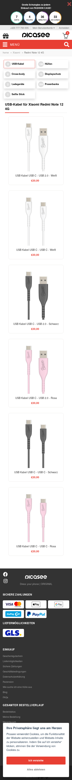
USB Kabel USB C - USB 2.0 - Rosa (36, 398)
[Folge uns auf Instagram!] (5, 580)
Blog (5, 692)
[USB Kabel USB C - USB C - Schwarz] (35, 440)
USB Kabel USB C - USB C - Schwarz (36, 472)
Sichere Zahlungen (12, 666)
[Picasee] (36, 34)
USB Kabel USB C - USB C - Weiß (36, 250)
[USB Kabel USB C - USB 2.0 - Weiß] (35, 144)
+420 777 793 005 (19, 27)
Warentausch (9, 721)
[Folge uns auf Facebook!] (5, 574)
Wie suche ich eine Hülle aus (17, 686)
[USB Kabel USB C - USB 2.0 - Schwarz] (35, 292)
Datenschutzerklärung (14, 676)
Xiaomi (16, 52)
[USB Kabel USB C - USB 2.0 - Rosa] (35, 366)
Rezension (8, 681)
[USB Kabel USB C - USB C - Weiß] (35, 218)
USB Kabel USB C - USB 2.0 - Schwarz (36, 324)
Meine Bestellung (11, 716)
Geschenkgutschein (13, 655)
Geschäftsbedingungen (14, 671)
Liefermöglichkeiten (13, 661)
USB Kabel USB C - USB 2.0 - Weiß (36, 175)
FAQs (5, 697)
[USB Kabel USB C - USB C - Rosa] (35, 514)
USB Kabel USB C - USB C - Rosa (36, 546)
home (6, 52)
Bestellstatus (9, 711)
